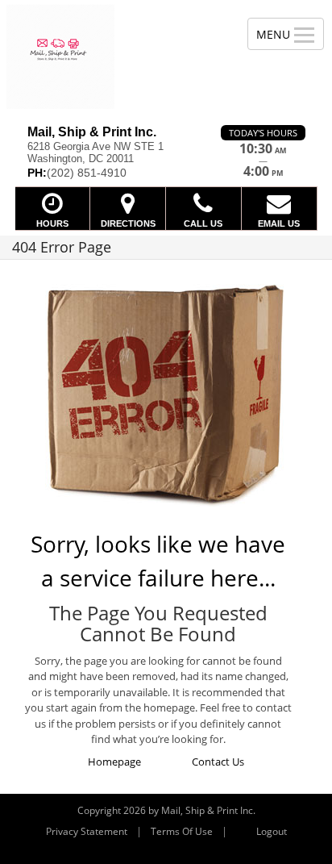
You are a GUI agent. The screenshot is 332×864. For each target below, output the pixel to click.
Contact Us (218, 761)
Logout (271, 831)
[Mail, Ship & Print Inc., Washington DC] (114, 56)
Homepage (114, 761)
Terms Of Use (182, 831)
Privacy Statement (86, 831)
